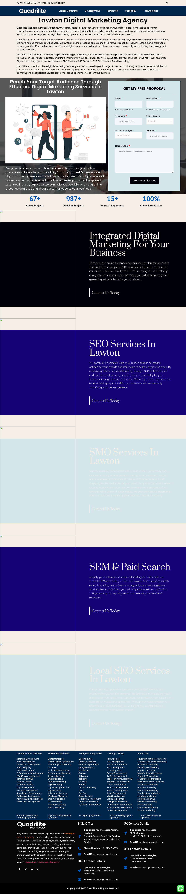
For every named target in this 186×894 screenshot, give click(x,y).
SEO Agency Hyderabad (90, 815)
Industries (112, 10)
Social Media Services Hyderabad (151, 816)
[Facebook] (148, 3)
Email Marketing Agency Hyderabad (121, 816)
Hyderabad (31, 862)
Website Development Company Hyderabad (27, 816)
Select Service (153, 116)
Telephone (121, 116)
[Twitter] (154, 3)
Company (130, 10)
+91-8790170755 (28, 2)
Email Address (153, 98)
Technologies (150, 10)
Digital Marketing (68, 10)
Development (92, 10)
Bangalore (55, 862)
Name (118, 98)
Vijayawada (43, 862)
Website (151, 130)
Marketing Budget (124, 130)
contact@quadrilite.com (52, 2)
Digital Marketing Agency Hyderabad (59, 816)
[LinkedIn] (160, 3)
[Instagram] (166, 3)
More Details (122, 146)
